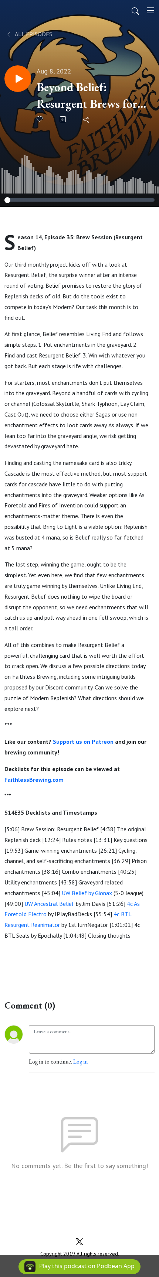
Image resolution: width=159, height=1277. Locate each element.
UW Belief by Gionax (87, 893)
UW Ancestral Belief (49, 903)
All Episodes (33, 34)
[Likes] (40, 119)
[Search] (135, 10)
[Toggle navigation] (150, 10)
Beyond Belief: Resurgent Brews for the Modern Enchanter (92, 95)
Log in (80, 1061)
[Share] (86, 119)
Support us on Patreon (83, 741)
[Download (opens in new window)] (63, 119)
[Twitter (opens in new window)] (79, 1241)
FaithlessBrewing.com (34, 779)
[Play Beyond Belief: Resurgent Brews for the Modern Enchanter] (17, 78)
